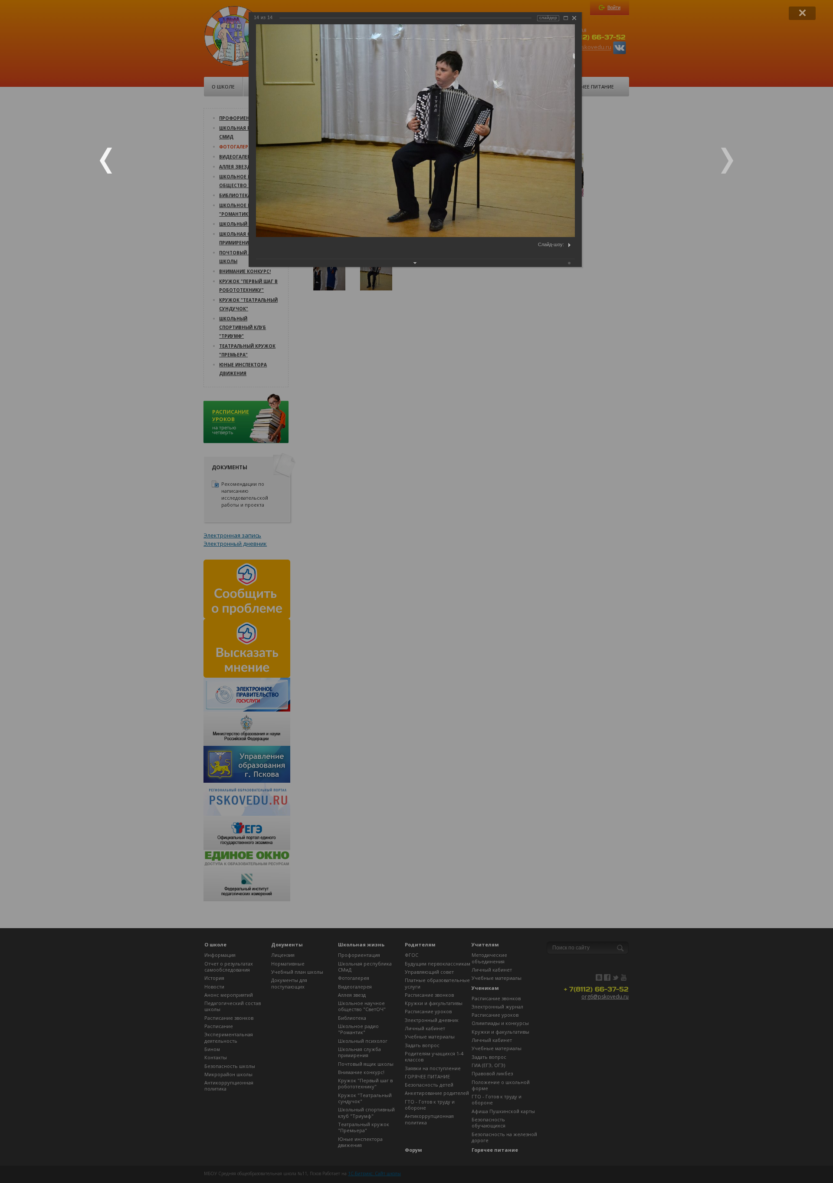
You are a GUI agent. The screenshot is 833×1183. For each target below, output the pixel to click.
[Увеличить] (565, 18)
